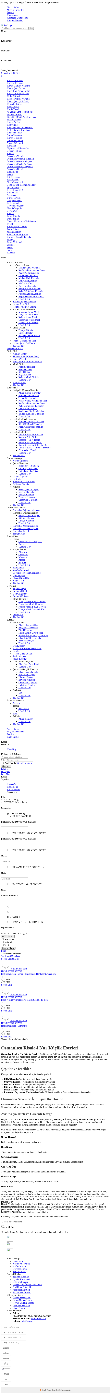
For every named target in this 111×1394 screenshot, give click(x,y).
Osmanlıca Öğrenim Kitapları (20, 158)
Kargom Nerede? (15, 20)
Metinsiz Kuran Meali (28, 322)
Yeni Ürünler (13, 7)
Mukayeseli (23, 557)
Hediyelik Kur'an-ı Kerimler (20, 127)
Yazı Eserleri (12, 179)
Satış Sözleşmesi (20, 1282)
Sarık (9, 250)
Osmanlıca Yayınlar (16, 156)
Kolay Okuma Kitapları (29, 515)
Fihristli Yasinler (14, 114)
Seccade (10, 245)
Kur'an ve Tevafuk (21, 1263)
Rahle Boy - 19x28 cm (28, 466)
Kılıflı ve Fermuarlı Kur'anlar (31, 270)
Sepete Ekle (6, 985)
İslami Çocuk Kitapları (28, 489)
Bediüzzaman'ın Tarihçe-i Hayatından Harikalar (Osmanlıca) (28, 974)
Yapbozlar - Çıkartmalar (18, 148)
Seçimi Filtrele (8, 948)
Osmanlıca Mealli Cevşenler (20, 166)
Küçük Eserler (13, 177)
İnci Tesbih (23, 708)
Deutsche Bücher (15, 104)
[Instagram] (10, 1253)
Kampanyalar (13, 15)
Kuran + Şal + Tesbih (28, 437)
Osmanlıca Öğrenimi (27, 500)
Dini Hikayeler (25, 630)
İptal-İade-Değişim (21, 1305)
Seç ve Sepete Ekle (10, 959)
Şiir (20, 693)
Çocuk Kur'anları (15, 140)
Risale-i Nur (12, 172)
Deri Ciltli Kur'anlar (27, 280)
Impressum (18, 1261)
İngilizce (22, 562)
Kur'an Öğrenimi (14, 138)
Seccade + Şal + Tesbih (29, 440)
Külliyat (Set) (13, 192)
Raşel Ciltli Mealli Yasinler (30, 427)
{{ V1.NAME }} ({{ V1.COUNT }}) (28, 833)
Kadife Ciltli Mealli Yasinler (31, 421)
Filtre (3, 951)
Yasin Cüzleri (13, 106)
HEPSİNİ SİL (7, 936)
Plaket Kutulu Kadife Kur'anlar (32, 400)
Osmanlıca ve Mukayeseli (30, 541)
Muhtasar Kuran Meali (28, 312)
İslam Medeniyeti (26, 640)
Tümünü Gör (24, 299)
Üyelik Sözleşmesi (21, 1279)
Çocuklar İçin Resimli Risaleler (21, 185)
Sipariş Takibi (19, 1308)
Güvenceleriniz (20, 1269)
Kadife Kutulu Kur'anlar (29, 294)
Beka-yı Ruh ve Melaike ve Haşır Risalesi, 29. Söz (24, 1000)
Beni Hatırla (10, 763)
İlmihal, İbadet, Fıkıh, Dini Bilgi (33, 635)
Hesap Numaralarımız (23, 1300)
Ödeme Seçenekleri (21, 1297)
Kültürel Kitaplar (26, 518)
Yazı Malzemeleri (15, 182)
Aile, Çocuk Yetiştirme (17, 234)
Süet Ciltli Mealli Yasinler (30, 424)
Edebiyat (11, 239)
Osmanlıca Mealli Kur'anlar (19, 164)
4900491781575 (38, 1318)
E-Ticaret (48, 1390)
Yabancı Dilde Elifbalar (29, 335)
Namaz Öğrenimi (15, 143)
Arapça (21, 544)
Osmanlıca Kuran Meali (29, 320)
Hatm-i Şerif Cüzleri (16, 88)
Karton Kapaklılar (26, 367)
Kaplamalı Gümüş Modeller (31, 411)
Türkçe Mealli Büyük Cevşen (32, 601)
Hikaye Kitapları (26, 494)
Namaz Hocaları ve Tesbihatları (21, 221)
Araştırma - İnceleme (28, 627)
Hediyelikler (12, 125)
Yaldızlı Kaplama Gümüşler (31, 414)
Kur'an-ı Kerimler (15, 80)
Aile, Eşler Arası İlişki (28, 664)
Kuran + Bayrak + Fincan (30, 442)
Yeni (6, 945)
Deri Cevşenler (14, 203)
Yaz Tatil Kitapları (26, 492)
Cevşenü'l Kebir (14, 200)
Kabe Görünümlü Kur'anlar (31, 291)
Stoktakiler (9, 939)
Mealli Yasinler (14, 119)
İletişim (10, 12)
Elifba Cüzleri (13, 96)
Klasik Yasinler (14, 109)
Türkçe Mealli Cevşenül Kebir (32, 609)
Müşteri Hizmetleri (15, 10)
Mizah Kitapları (14, 232)
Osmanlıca (23, 554)
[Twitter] (10, 1247)
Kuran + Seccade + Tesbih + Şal (33, 445)
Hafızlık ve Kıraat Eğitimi (18, 91)
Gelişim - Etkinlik (15, 151)
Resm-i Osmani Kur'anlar (18, 99)
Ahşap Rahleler (25, 719)
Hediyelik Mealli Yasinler (18, 130)
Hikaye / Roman (26, 677)
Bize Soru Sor (19, 1271)
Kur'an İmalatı (19, 1266)
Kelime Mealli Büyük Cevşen (32, 607)
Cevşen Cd (12, 211)
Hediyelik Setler (14, 132)
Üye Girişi (11, 749)
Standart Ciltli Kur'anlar (29, 267)
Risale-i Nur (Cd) (15, 190)
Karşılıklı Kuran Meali (28, 314)
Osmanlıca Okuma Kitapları (20, 161)
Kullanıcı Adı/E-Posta (11, 754)
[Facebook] (10, 1241)
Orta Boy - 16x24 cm (28, 468)
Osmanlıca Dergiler (16, 169)
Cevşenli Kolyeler (15, 205)
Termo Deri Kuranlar (28, 275)
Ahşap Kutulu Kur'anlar (29, 288)
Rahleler (11, 252)
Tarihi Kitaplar (13, 229)
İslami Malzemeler (15, 242)
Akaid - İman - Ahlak (28, 625)
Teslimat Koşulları (21, 1276)
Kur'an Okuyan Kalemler (18, 85)
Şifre (3, 760)
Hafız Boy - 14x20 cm (28, 471)
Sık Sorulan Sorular (22, 1292)
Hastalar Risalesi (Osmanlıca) (14, 1026)
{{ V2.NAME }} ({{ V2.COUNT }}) (28, 850)
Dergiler (10, 224)
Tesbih (10, 247)
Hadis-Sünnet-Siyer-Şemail (30, 633)
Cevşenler (11, 195)
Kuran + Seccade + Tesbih (30, 434)
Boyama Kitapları (26, 497)
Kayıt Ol (5, 769)
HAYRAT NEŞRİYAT (11, 971)
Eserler (10, 174)
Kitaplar (10, 153)
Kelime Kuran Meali (27, 317)
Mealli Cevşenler (14, 208)
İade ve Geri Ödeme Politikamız (27, 1284)
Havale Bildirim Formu (23, 1303)
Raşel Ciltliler (24, 374)
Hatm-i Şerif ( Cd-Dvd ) (18, 101)
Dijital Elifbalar (25, 333)
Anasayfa (11, 784)
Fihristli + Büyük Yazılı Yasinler (21, 117)
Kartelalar (11, 145)
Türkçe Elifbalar (25, 330)
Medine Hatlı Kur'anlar (29, 278)
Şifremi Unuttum (24, 763)
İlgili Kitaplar (13, 187)
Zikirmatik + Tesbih (27, 450)
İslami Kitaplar (13, 216)
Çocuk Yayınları (14, 135)
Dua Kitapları (13, 218)
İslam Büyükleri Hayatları (30, 638)
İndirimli (8, 942)
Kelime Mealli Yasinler (28, 377)
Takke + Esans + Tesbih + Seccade (34, 447)
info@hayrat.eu (28, 1321)
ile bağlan (5, 771)
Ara (31, 28)
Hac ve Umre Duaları (17, 226)
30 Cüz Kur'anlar (26, 283)
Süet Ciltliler (24, 372)
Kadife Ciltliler (25, 369)
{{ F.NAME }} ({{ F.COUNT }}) (26, 922)
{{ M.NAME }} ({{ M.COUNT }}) (27, 884)
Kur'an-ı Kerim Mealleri (18, 93)
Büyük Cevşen (14, 198)
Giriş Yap (6, 766)
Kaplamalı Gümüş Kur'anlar (31, 296)
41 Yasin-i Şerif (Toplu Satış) (20, 112)
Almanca (22, 552)
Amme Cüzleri (13, 122)
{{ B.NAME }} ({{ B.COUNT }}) (27, 867)
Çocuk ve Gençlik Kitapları (19, 237)
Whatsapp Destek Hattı (17, 18)
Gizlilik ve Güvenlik (22, 1287)
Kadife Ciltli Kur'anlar (28, 273)
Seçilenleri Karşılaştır (11, 956)
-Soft (42, 1390)
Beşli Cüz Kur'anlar (27, 286)
